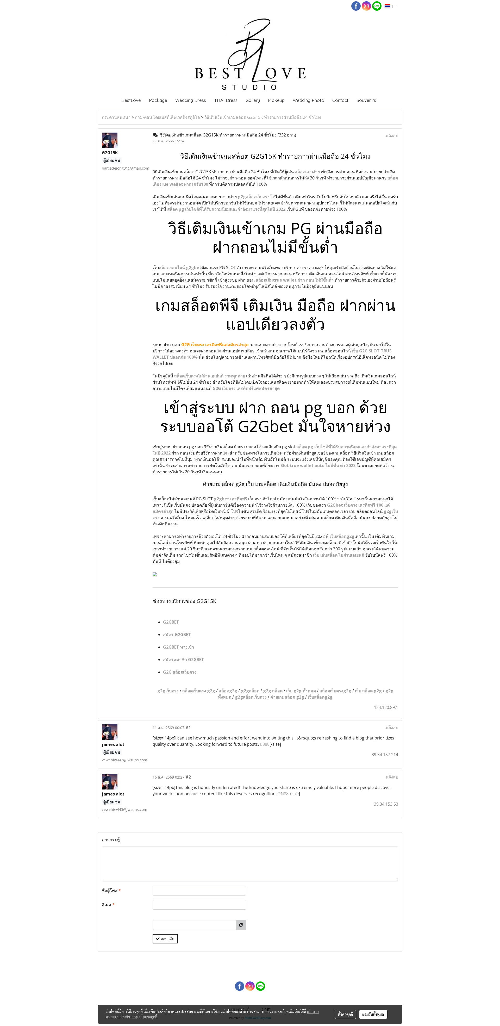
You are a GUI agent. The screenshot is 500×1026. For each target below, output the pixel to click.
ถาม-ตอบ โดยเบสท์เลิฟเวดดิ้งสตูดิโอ (167, 117)
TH (393, 6)
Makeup (276, 100)
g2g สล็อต (273, 691)
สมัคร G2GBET (177, 634)
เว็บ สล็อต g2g (368, 691)
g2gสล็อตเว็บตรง (251, 697)
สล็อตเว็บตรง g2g (198, 691)
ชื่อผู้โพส (111, 890)
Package (158, 100)
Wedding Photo (308, 100)
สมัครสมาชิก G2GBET (183, 659)
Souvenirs (366, 100)
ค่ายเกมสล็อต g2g (287, 697)
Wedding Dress (190, 100)
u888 (265, 744)
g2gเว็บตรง (168, 691)
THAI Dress (226, 100)
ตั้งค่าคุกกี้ (345, 1014)
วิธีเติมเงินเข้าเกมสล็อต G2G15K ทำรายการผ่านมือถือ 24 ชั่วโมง (262, 117)
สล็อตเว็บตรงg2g (335, 691)
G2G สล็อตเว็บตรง (179, 672)
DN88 (283, 794)
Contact (340, 100)
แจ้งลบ (392, 136)
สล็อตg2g (228, 691)
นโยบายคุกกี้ (148, 1017)
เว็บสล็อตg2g (320, 697)
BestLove (131, 100)
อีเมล (108, 904)
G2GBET (171, 622)
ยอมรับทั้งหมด (373, 1014)
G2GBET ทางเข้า (178, 647)
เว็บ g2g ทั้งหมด (301, 691)
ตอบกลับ (167, 938)
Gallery (253, 100)
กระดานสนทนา (116, 117)
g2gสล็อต (250, 691)
